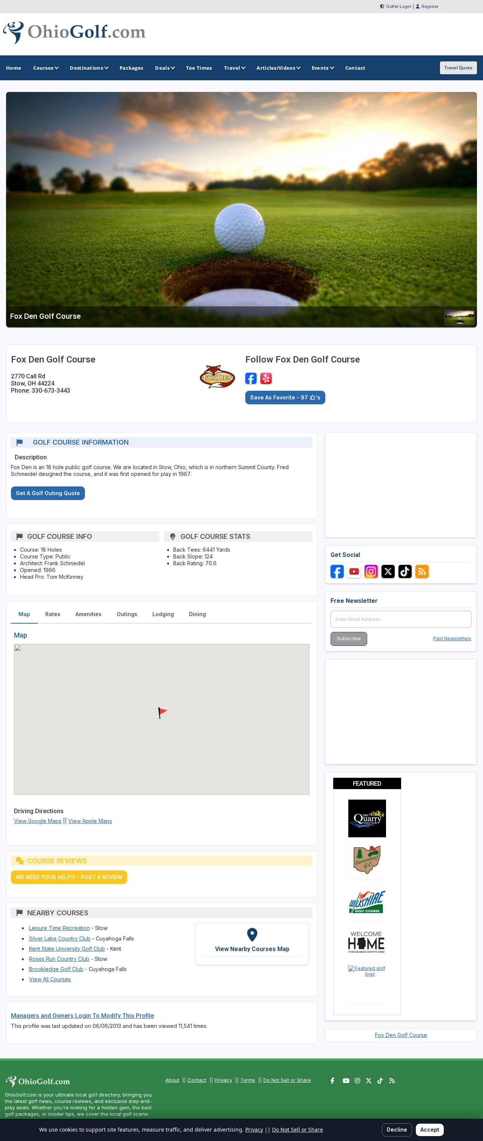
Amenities (88, 614)
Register (429, 6)
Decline (397, 1129)
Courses (43, 67)
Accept (429, 1129)
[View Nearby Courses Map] (252, 943)
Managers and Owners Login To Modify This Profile (82, 1015)
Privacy (223, 1080)
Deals (162, 67)
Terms (247, 1080)
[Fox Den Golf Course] (460, 322)
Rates (52, 614)
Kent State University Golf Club (67, 948)
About (172, 1080)
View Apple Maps (90, 821)
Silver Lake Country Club (60, 938)
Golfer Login (398, 6)
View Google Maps (38, 821)
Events (320, 67)
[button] (162, 713)
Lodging (163, 614)
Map (24, 614)
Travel (232, 67)
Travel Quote (458, 67)
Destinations (86, 67)
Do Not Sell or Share (287, 1080)
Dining (197, 614)
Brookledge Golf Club (56, 969)
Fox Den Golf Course (401, 1035)
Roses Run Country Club (59, 959)
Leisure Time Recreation (59, 928)
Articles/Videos (276, 67)
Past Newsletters (452, 638)
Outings (127, 614)
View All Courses (50, 979)
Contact (197, 1080)
